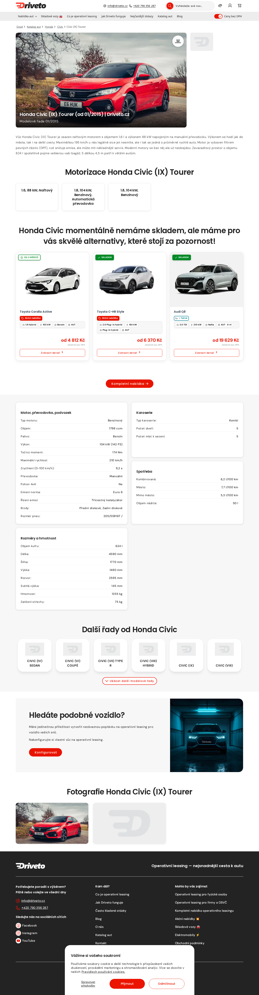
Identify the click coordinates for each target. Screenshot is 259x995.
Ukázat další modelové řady (132, 681)
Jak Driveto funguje (109, 902)
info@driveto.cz (118, 6)
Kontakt (100, 943)
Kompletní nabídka (127, 384)
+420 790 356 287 (144, 6)
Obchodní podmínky (189, 943)
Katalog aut (103, 935)
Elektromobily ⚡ (187, 935)
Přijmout (127, 984)
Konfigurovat (46, 752)
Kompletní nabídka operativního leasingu (204, 911)
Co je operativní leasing (112, 894)
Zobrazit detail (50, 352)
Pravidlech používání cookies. (103, 972)
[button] (27, 16)
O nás (99, 927)
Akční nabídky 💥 (187, 919)
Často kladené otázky (110, 911)
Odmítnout (166, 984)
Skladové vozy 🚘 (187, 927)
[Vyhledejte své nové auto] (169, 5)
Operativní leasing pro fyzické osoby (201, 894)
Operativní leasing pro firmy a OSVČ (201, 902)
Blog (98, 919)
